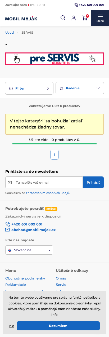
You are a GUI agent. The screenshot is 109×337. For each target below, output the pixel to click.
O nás (61, 278)
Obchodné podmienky (25, 278)
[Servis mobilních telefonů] (54, 58)
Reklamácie (15, 284)
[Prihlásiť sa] (74, 18)
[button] (63, 18)
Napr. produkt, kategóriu (39, 28)
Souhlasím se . (37, 193)
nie (11, 326)
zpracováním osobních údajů (47, 193)
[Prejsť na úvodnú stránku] (21, 18)
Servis (61, 284)
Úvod (9, 32)
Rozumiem (58, 326)
